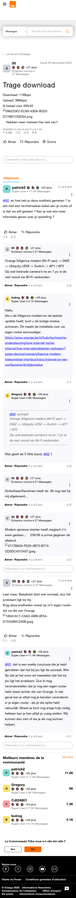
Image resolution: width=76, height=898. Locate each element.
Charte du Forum (11, 879)
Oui (33, 849)
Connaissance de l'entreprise (19, 890)
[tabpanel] (38, 467)
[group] (7, 132)
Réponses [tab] (11, 178)
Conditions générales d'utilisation (46, 879)
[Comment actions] (71, 194)
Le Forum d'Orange (18, 54)
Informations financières (36, 887)
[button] (38, 113)
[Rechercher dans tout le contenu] (67, 31)
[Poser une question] (67, 889)
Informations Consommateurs (37, 894)
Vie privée (7, 894)
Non (13, 849)
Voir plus (67, 757)
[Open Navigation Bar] (5, 4)
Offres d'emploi (52, 890)
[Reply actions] (69, 255)
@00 (6, 200)
